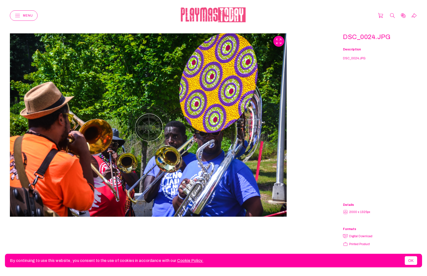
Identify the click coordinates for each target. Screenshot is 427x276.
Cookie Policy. (190, 260)
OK (411, 260)
